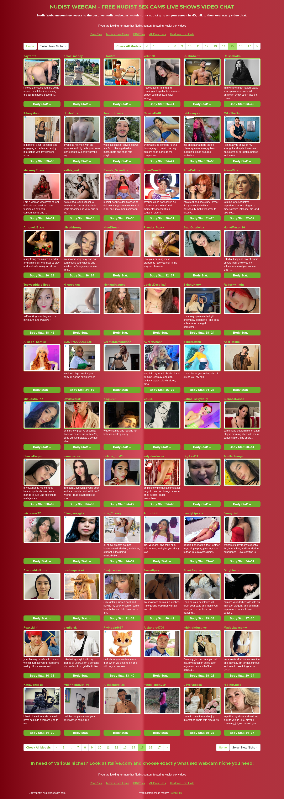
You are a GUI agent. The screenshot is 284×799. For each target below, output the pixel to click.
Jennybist (231, 513)
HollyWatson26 (234, 227)
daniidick (70, 627)
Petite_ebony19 (155, 684)
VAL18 (148, 399)
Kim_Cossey (112, 513)
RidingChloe (232, 684)
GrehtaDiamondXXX (117, 341)
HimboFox (71, 113)
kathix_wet (71, 170)
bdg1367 (110, 399)
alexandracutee (114, 284)
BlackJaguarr (193, 570)
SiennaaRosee (234, 399)
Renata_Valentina (116, 170)
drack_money (73, 56)
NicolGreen (111, 227)
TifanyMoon (32, 113)
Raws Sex (96, 34)
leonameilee (72, 456)
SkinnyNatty (192, 284)
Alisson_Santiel (34, 341)
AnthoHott (151, 513)
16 (240, 46)
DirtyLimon (231, 570)
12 (206, 46)
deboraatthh (192, 341)
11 (198, 46)
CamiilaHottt (152, 113)
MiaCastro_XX (33, 399)
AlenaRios (231, 170)
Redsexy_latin (234, 284)
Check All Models (128, 46)
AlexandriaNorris (35, 570)
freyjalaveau (112, 570)
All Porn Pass (157, 34)
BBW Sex (139, 34)
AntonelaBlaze (33, 227)
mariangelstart (74, 570)
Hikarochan (72, 284)
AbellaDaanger (234, 456)
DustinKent (192, 56)
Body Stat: (42, 104)
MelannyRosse (33, 170)
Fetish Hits (176, 793)
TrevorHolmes (113, 113)
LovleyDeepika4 (155, 284)
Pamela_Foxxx (154, 227)
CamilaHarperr (33, 456)
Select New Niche (52, 46)
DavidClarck (72, 399)
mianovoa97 (32, 513)
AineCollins (192, 170)
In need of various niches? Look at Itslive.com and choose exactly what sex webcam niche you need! (142, 763)
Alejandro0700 (154, 627)
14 (223, 46)
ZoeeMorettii (153, 170)
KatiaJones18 (33, 684)
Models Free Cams (117, 34)
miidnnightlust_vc (76, 684)
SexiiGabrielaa (194, 227)
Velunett (149, 56)
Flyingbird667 (113, 627)
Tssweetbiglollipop (37, 284)
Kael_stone (232, 341)
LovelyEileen (193, 684)
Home (30, 46)
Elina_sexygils (74, 513)
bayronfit (29, 56)
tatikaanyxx (192, 113)
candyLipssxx (194, 513)
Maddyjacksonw (235, 627)
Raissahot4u (233, 56)
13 (215, 46)
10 (189, 46)
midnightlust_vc (195, 627)
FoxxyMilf (30, 627)
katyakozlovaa (154, 456)
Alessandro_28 (114, 684)
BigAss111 (191, 456)
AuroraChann (153, 341)
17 (249, 46)
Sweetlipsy (151, 570)
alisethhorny (72, 227)
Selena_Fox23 (113, 456)
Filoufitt (109, 56)
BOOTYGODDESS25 (78, 341)
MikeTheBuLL (233, 113)
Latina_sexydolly (196, 399)
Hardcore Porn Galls (182, 34)
